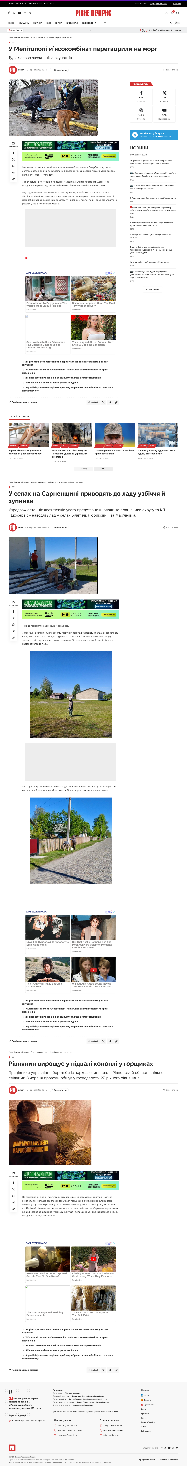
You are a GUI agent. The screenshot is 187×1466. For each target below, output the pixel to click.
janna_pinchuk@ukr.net (100, 1402)
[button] (166, 13)
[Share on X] (13, 159)
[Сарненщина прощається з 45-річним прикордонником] (115, 435)
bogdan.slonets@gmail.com (95, 1399)
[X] (14, 13)
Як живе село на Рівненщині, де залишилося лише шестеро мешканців (63, 378)
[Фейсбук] (8, 13)
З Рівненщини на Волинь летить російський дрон (51, 383)
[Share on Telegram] (13, 172)
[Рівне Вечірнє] (12, 1448)
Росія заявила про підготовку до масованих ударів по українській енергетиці (69, 453)
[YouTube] (19, 13)
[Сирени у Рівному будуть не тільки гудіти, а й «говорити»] (158, 435)
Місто (151, 446)
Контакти (177, 4)
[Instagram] (141, 114)
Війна (65, 446)
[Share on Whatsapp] (13, 166)
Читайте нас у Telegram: (152, 133)
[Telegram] (30, 13)
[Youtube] (164, 114)
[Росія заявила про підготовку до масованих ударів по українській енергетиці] (72, 435)
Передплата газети (158, 4)
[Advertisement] (70, 228)
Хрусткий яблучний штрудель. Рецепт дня (149, 262)
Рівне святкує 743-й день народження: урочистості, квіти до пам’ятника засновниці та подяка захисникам (152, 275)
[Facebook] (141, 97)
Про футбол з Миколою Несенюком (165, 30)
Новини (14, 42)
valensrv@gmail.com (95, 1396)
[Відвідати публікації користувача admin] (13, 70)
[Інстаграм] (25, 13)
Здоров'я (14, 446)
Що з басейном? (32, 30)
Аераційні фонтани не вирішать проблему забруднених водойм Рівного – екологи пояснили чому (153, 210)
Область (118, 446)
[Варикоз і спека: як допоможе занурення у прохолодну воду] (29, 435)
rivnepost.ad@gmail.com (83, 1405)
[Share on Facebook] (13, 153)
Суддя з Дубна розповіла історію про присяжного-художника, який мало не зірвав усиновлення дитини (151, 250)
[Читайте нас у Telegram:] (135, 135)
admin (21, 70)
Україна (56, 446)
